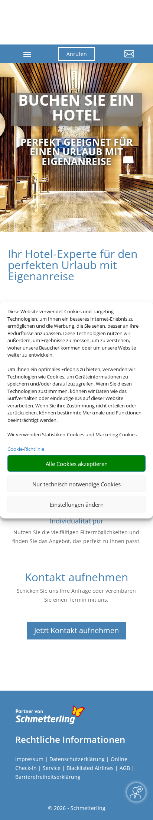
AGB (125, 767)
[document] (76, 109)
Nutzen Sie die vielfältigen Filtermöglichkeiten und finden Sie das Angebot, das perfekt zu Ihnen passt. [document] (76, 537)
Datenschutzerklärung (77, 759)
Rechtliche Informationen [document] (70, 739)
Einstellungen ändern (77, 504)
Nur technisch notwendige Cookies (76, 483)
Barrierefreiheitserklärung (48, 776)
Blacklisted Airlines (90, 767)
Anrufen (76, 53)
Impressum (29, 759)
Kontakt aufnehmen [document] (76, 578)
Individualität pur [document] (76, 520)
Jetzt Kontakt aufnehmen (76, 630)
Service (52, 767)
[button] (120, 59)
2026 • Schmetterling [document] (78, 807)
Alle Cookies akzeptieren (77, 463)
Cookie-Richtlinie (25, 448)
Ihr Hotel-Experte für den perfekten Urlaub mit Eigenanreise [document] (72, 266)
